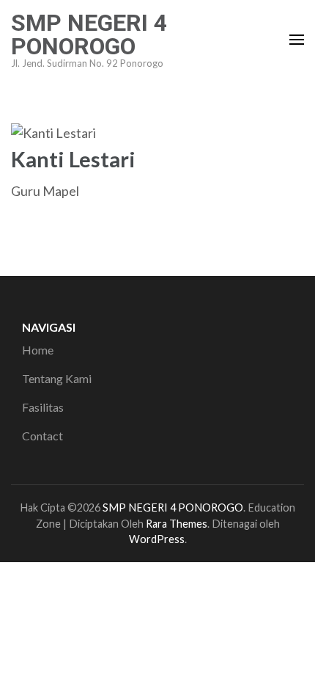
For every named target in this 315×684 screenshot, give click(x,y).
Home (37, 350)
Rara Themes (176, 523)
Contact (42, 436)
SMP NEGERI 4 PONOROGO (89, 34)
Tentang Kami (57, 378)
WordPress (157, 539)
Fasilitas (43, 407)
